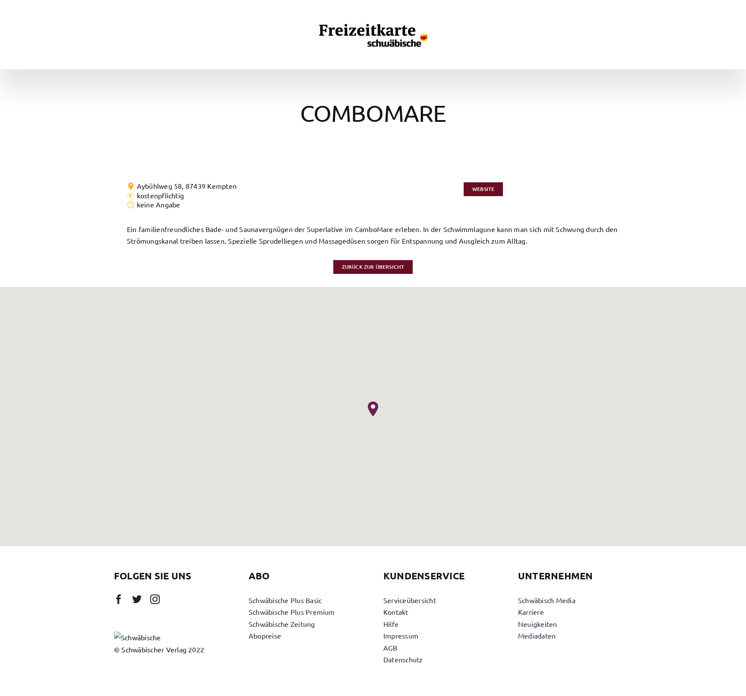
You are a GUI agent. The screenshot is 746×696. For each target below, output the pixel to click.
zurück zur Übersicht (373, 266)
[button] (373, 408)
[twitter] (137, 599)
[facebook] (118, 599)
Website (483, 189)
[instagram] (155, 599)
